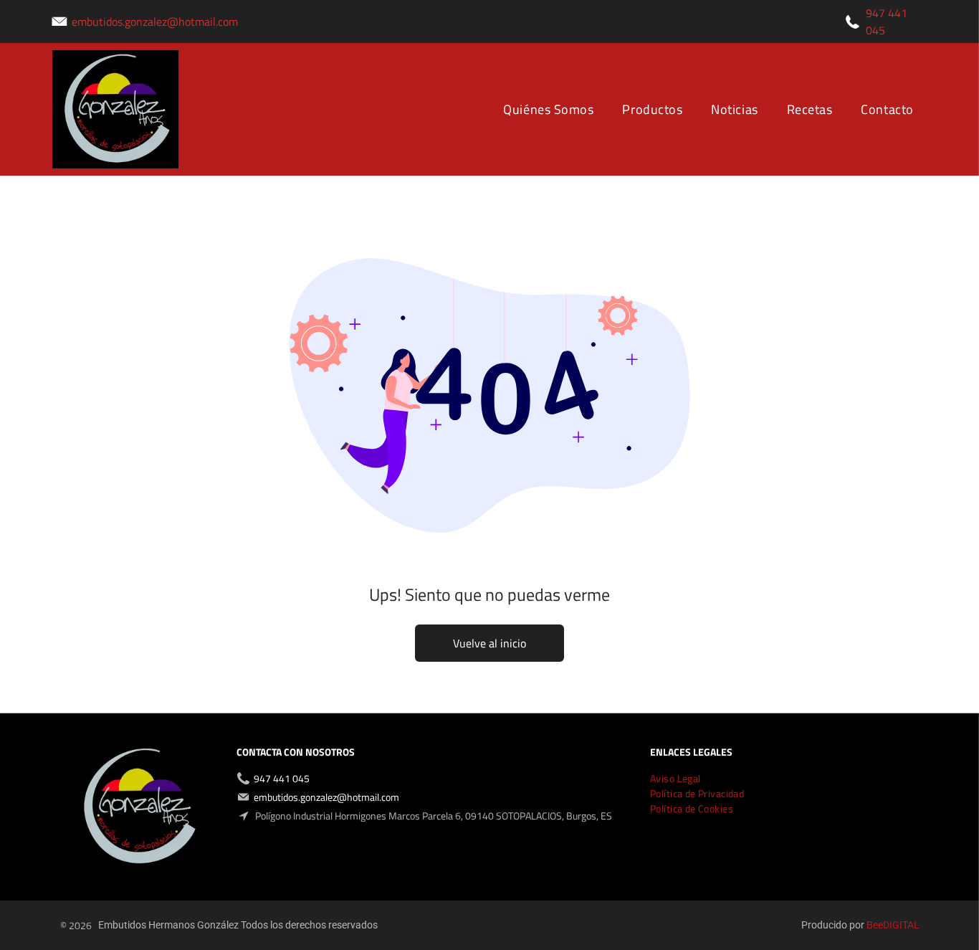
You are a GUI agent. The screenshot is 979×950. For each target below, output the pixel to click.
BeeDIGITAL (893, 925)
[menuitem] (548, 109)
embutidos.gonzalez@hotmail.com (155, 21)
